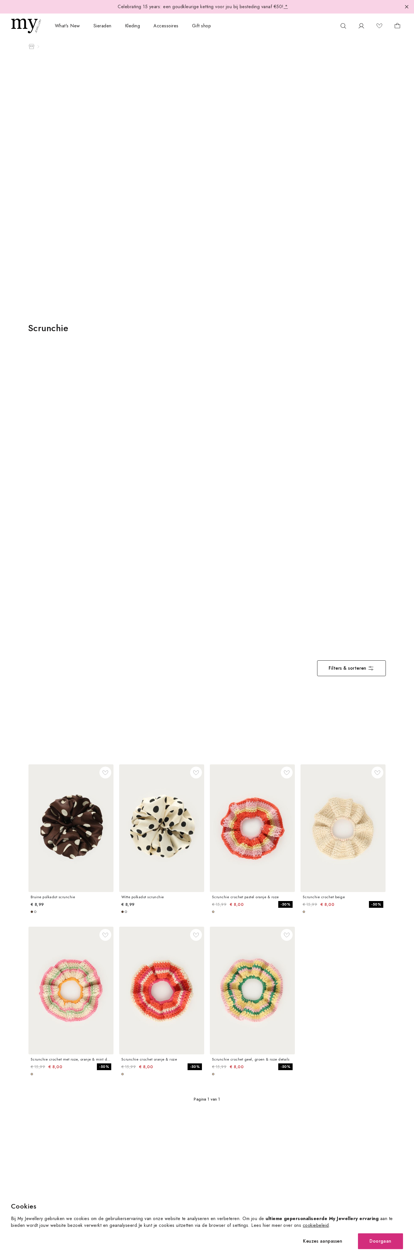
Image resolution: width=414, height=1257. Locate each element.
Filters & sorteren (347, 668)
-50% (285, 904)
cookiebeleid (316, 1225)
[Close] (406, 7)
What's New (67, 26)
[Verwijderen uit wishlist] (105, 772)
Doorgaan (380, 1241)
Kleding (132, 26)
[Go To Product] (70, 828)
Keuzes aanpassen (322, 1241)
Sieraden (103, 26)
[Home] (31, 46)
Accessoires (165, 26)
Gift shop (201, 26)
